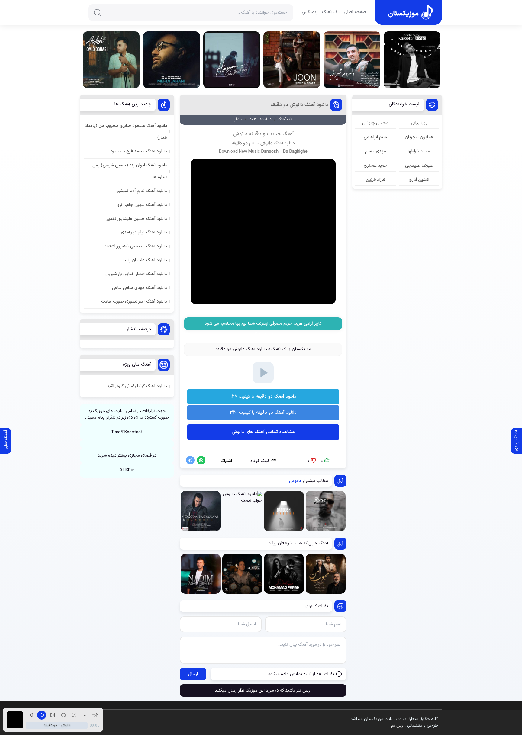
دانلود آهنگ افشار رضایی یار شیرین (136, 274)
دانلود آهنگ (284, 143)
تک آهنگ (331, 12)
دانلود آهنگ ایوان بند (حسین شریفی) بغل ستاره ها (129, 171)
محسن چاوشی (375, 123)
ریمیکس (310, 12)
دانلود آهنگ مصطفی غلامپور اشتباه (136, 246)
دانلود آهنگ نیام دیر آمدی (144, 232)
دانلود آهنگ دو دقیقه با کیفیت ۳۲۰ (263, 412)
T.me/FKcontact (127, 432)
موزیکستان (301, 349)
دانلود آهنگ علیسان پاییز (145, 260)
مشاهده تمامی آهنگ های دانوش (263, 431)
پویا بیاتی (419, 123)
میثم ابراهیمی (375, 137)
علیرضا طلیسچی (419, 165)
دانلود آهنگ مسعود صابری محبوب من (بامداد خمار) (126, 132)
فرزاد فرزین (375, 180)
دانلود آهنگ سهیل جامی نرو (142, 205)
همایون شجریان (419, 137)
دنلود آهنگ (263, 334)
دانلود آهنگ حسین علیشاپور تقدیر (137, 219)
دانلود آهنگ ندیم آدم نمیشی (142, 191)
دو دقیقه (240, 143)
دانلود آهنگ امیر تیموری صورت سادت (134, 301)
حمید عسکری (375, 165)
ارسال (193, 674)
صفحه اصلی (355, 12)
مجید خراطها (419, 151)
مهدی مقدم (375, 151)
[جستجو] (97, 12)
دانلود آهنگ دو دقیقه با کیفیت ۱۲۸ (263, 396)
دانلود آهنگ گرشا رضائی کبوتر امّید (137, 386)
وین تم (397, 725)
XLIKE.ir (127, 470)
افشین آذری (419, 180)
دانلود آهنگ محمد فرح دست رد (139, 151)
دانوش (266, 143)
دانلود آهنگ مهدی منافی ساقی (139, 288)
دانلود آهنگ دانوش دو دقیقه (299, 104)
